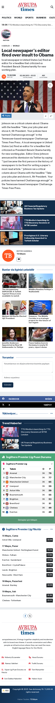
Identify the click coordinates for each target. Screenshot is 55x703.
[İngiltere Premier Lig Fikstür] (51, 529)
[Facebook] (25, 616)
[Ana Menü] (3, 7)
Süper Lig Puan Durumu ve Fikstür (14, 671)
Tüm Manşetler (38, 670)
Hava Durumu (37, 657)
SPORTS (29, 18)
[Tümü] (51, 413)
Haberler (6, 46)
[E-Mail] (19, 259)
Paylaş (7, 116)
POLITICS (6, 18)
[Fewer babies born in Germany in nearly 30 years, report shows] (41, 334)
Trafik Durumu (37, 663)
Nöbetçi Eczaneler (12, 657)
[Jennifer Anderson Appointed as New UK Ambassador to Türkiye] (14, 334)
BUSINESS (41, 18)
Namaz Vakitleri (11, 663)
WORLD (18, 18)
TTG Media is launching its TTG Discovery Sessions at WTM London (27, 25)
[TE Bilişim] (8, 256)
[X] (30, 616)
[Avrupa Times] (27, 7)
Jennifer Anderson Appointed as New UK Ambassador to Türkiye (12, 345)
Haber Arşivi (37, 679)
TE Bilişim (21, 254)
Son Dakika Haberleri (13, 679)
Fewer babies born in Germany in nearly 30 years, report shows (38, 345)
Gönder (8, 385)
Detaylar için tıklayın (27, 520)
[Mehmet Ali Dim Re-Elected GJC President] (14, 307)
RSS (7, 691)
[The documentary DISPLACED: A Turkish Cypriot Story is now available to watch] (14, 281)
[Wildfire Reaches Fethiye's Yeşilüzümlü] (41, 281)
